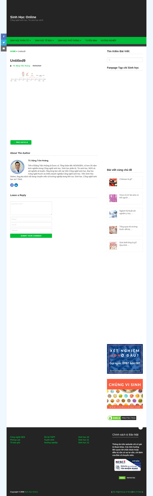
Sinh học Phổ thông (68, 41)
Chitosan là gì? (125, 179)
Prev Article (21, 142)
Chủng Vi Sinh (125, 492)
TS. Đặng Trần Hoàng (21, 66)
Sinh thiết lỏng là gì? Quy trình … (128, 244)
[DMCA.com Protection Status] (122, 422)
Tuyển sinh (91, 41)
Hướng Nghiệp (108, 41)
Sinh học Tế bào (43, 41)
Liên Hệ (115, 492)
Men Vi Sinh (137, 492)
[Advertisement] (98, 18)
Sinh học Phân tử (19, 41)
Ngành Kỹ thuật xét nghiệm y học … (127, 212)
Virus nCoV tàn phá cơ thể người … (129, 196)
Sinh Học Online (23, 17)
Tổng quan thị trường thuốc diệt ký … (128, 228)
